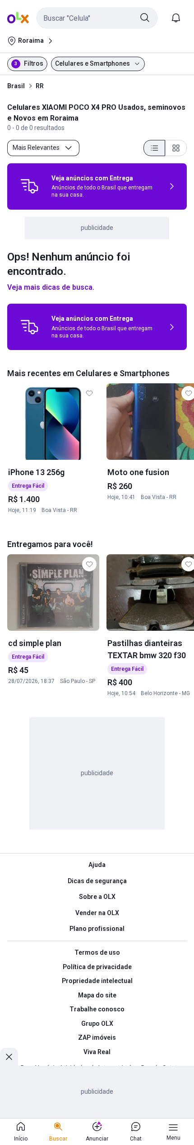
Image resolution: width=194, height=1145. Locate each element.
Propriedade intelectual (97, 980)
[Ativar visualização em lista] (154, 148)
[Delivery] (29, 186)
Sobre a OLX (97, 896)
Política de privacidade (97, 966)
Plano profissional (97, 928)
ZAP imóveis (97, 1037)
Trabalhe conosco (97, 1009)
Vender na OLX (97, 912)
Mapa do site (97, 995)
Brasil (16, 86)
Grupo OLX (97, 1023)
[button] (97, 18)
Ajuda (97, 864)
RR (40, 86)
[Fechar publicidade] (9, 1057)
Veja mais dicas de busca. (50, 287)
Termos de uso (97, 952)
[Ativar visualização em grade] (176, 148)
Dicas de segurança (97, 881)
